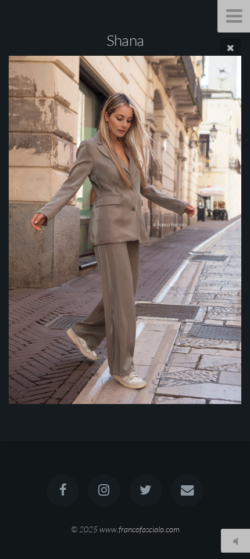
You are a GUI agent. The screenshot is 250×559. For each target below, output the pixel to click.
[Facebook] (63, 490)
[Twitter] (146, 490)
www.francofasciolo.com (139, 529)
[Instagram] (104, 490)
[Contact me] (187, 490)
